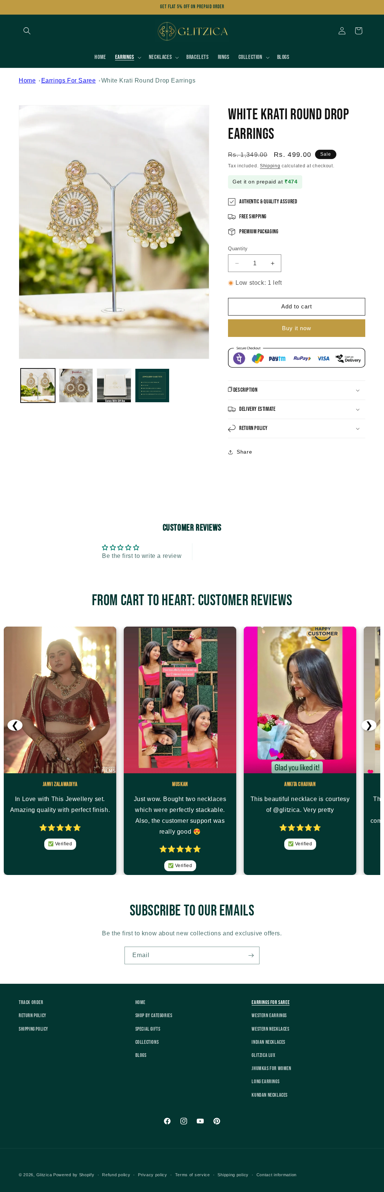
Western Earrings (269, 1015)
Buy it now (296, 328)
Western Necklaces (270, 1029)
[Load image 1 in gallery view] (38, 385)
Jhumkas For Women (271, 1068)
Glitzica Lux (263, 1055)
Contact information (276, 1174)
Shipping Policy (33, 1029)
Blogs (141, 1055)
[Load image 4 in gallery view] (152, 385)
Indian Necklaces (268, 1042)
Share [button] (244, 452)
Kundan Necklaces (270, 1095)
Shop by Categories (153, 1015)
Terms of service (192, 1174)
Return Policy (32, 1015)
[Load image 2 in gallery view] (76, 385)
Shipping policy (233, 1174)
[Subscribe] (251, 955)
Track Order (31, 1002)
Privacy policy (152, 1174)
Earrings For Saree (68, 80)
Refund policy (116, 1174)
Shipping (270, 165)
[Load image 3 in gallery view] (114, 385)
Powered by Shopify (73, 1174)
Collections (147, 1042)
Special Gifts (147, 1029)
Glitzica (44, 1174)
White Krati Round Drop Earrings (148, 80)
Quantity (238, 248)
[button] (27, 31)
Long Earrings (265, 1081)
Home (27, 80)
